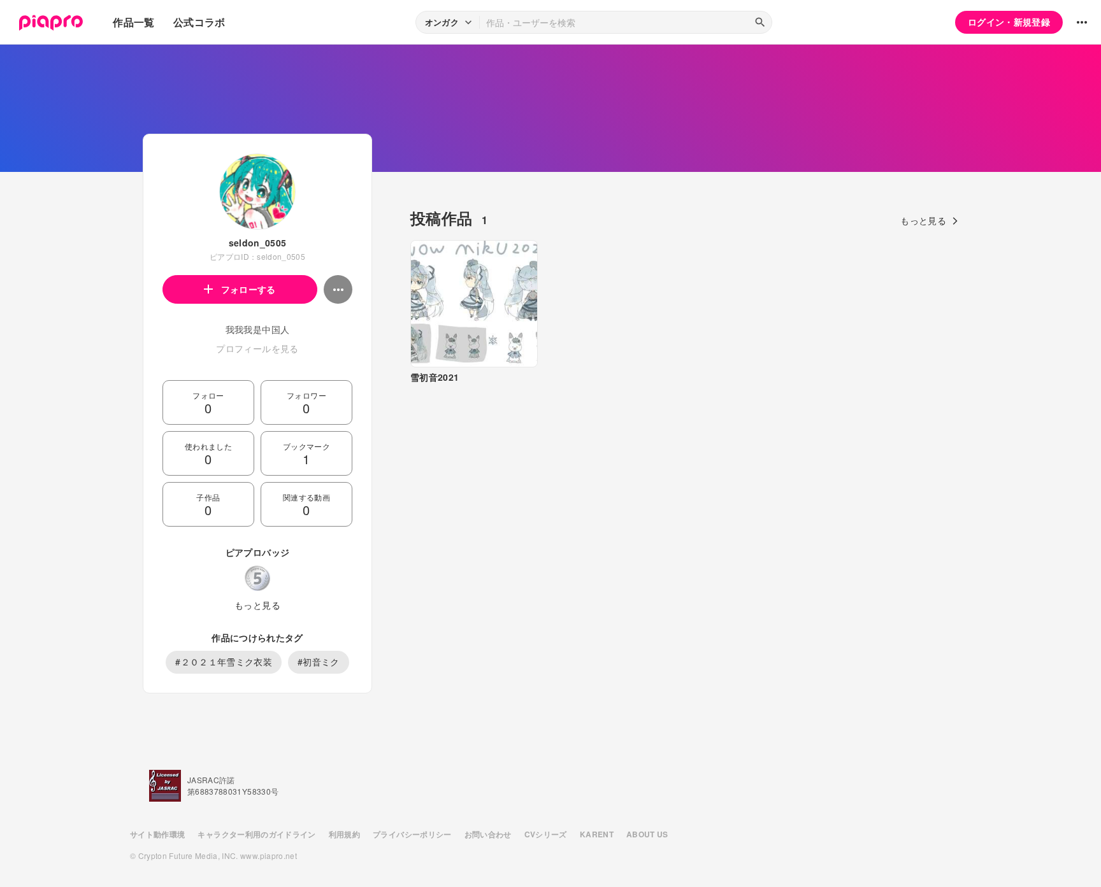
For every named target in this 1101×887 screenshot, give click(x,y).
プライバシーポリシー (412, 834)
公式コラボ (199, 22)
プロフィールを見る (257, 348)
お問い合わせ (488, 834)
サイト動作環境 (157, 834)
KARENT (597, 834)
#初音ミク (319, 661)
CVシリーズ (545, 834)
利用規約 (344, 834)
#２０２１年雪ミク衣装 (223, 661)
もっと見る (257, 605)
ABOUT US (647, 834)
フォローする (248, 289)
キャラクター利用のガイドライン (256, 834)
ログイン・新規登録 (1009, 21)
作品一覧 (133, 22)
